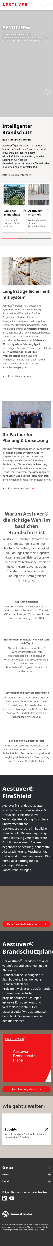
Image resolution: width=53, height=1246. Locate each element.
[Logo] (15, 5)
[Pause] (48, 92)
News (5, 1174)
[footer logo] (26, 1214)
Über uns (7, 1167)
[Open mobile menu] (49, 5)
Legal (5, 1181)
